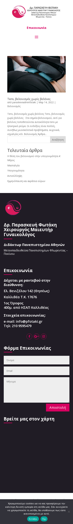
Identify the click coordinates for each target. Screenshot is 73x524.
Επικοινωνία (36, 28)
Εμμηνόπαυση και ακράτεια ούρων (26, 181)
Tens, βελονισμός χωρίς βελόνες (29, 99)
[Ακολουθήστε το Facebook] (29, 336)
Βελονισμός (14, 106)
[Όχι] (68, 511)
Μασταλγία (13, 165)
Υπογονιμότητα (15, 170)
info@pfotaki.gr (29, 321)
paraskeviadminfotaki (24, 102)
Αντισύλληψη (14, 175)
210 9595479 (21, 326)
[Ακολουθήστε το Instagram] (44, 336)
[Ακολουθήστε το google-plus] (36, 336)
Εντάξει (33, 519)
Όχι (44, 519)
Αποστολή (57, 407)
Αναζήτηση (58, 139)
